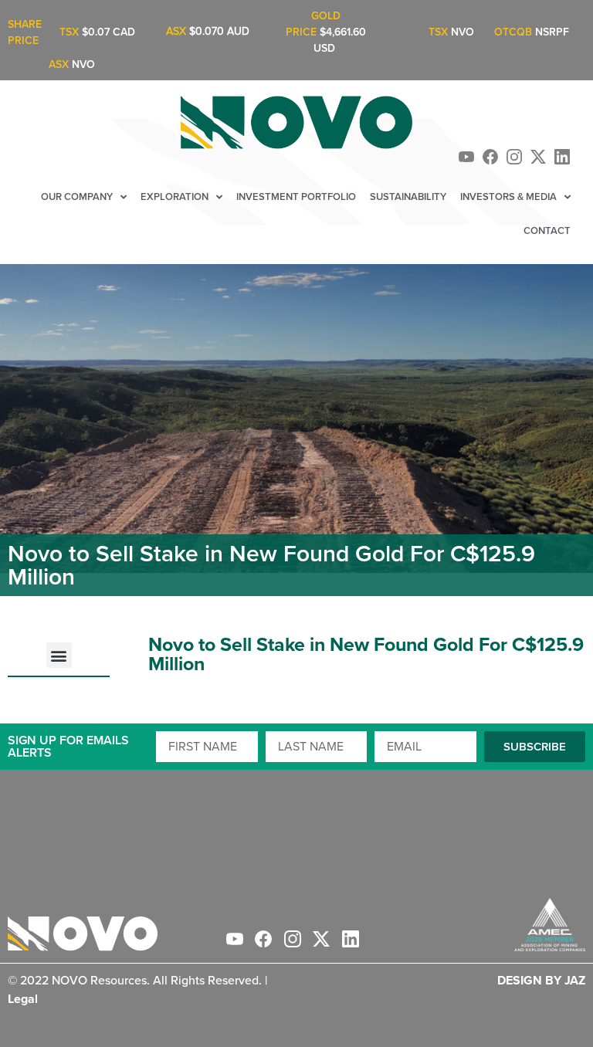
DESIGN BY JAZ (541, 980)
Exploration (174, 196)
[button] (59, 655)
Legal (23, 999)
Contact (547, 230)
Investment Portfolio (296, 196)
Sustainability (408, 196)
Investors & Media (508, 196)
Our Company (77, 196)
